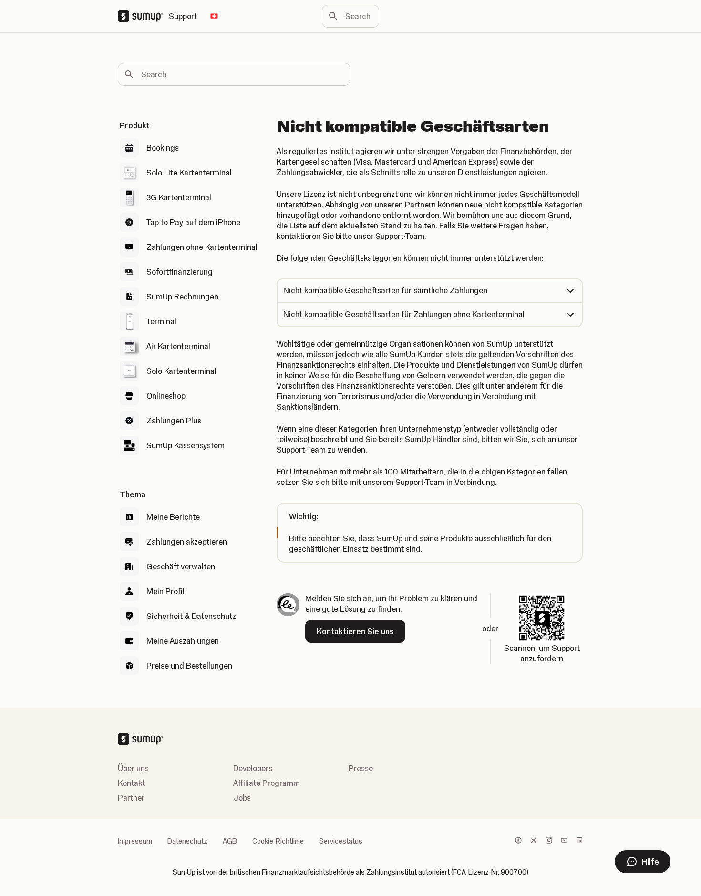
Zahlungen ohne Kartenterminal (202, 247)
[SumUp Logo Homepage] (143, 16)
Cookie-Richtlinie (278, 841)
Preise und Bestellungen (189, 665)
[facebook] (518, 841)
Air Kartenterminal (178, 346)
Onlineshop (166, 396)
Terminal (161, 321)
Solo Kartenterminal (181, 371)
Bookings (162, 148)
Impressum (135, 841)
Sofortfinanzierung (179, 272)
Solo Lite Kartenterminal (189, 172)
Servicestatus (340, 841)
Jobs (242, 798)
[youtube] (564, 841)
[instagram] (549, 841)
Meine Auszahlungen (182, 641)
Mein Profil (165, 591)
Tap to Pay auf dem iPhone (193, 222)
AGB (230, 841)
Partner (131, 798)
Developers (252, 768)
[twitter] (533, 841)
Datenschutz (187, 841)
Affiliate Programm (266, 783)
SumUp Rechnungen (182, 296)
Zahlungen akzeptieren (186, 541)
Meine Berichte (173, 517)
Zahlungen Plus (173, 420)
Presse (361, 768)
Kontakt (131, 783)
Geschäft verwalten (180, 566)
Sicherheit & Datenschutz (191, 616)
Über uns (133, 768)
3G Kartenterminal (178, 197)
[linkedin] (579, 841)
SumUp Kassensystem (185, 445)
